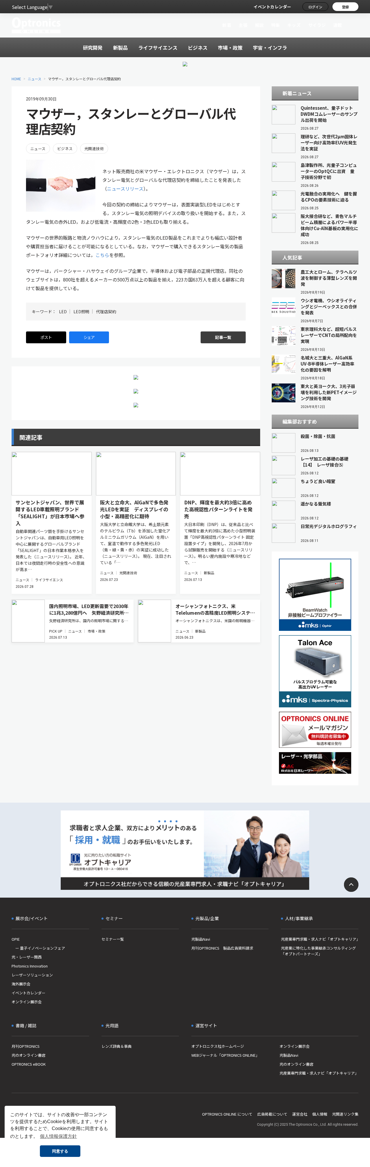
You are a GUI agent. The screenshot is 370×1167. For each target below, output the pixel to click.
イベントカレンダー (272, 7)
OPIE (16, 939)
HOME (16, 78)
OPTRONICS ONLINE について (227, 1114)
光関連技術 (94, 148)
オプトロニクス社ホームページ (217, 1046)
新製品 (209, 572)
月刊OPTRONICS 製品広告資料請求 (222, 948)
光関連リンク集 (345, 1114)
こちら (102, 254)
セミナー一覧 (112, 939)
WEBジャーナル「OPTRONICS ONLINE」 (225, 1055)
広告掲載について (272, 1114)
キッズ (294, 25)
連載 (337, 25)
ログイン (315, 6)
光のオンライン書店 (28, 1055)
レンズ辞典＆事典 (116, 1046)
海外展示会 (21, 984)
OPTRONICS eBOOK (29, 1064)
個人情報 (319, 1114)
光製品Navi (200, 939)
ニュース (34, 78)
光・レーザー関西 (27, 957)
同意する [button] (60, 1151)
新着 (226, 25)
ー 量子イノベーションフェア (38, 948)
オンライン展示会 (27, 1001)
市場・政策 (96, 631)
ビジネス (65, 148)
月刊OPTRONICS (26, 1046)
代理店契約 (106, 311)
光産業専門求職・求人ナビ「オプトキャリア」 (319, 939)
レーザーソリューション (32, 975)
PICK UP (55, 631)
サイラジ (317, 25)
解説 (259, 25)
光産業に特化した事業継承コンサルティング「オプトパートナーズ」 (318, 951)
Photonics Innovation (30, 966)
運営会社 (299, 1114)
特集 (275, 25)
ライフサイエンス (49, 579)
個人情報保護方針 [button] (58, 1136)
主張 (242, 25)
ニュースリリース (125, 188)
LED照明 (81, 311)
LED (63, 311)
